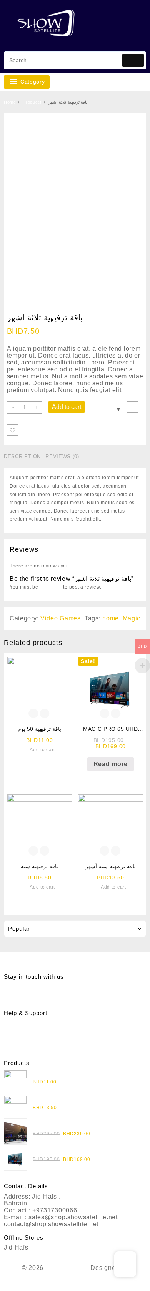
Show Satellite (67, 1268)
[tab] (24, 456)
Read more (110, 764)
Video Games (60, 618)
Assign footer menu (75, 958)
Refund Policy (25, 1030)
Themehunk (74, 1283)
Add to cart (66, 407)
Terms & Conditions (33, 1037)
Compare (132, 407)
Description (22, 456)
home (110, 618)
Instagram (18, 987)
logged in (51, 587)
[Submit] (133, 60)
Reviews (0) (62, 456)
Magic (132, 618)
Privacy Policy (25, 1023)
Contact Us (20, 1043)
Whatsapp (19, 994)
